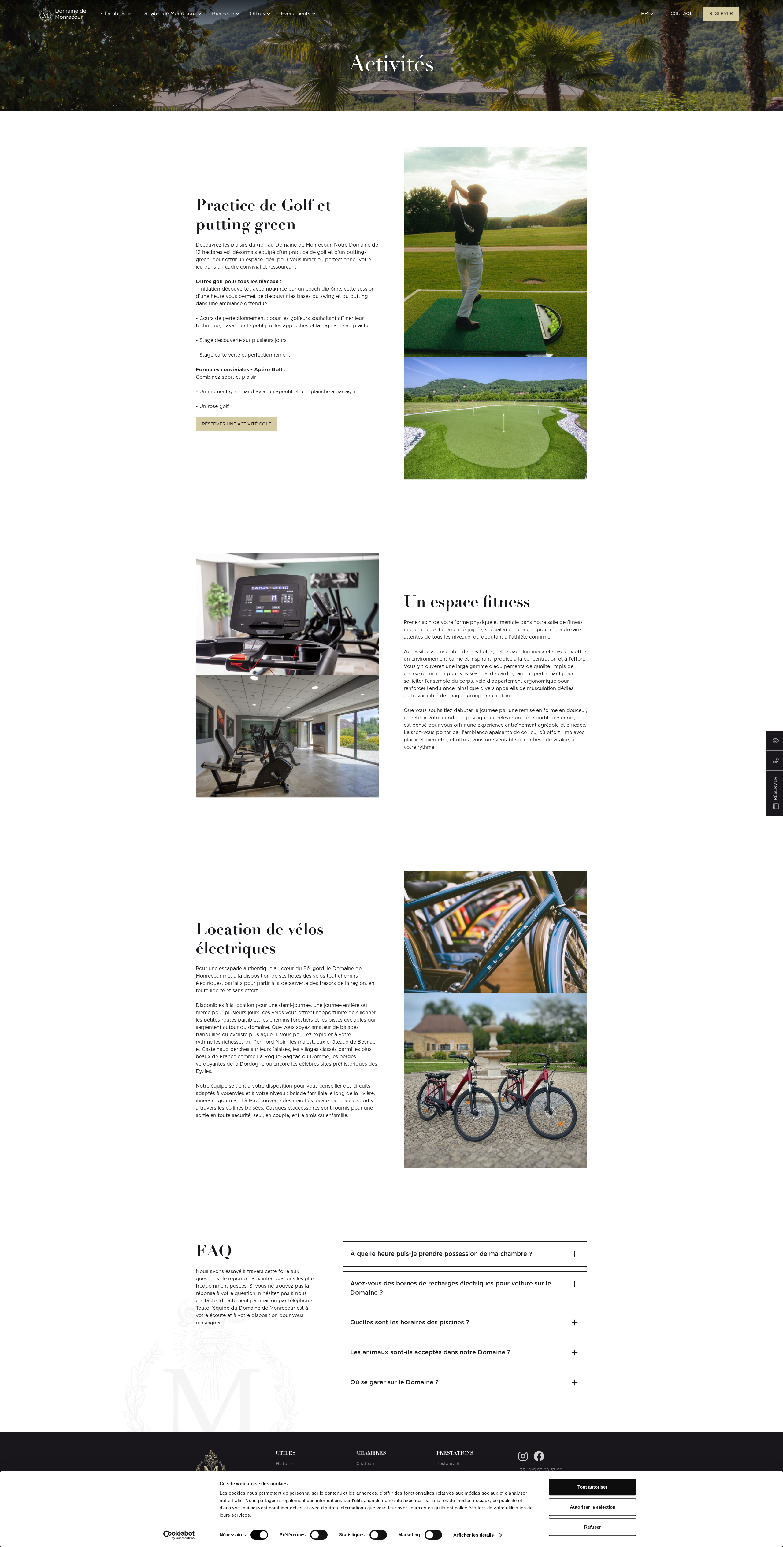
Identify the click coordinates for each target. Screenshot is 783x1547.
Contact (681, 14)
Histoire (284, 1464)
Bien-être (223, 13)
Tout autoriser (592, 1486)
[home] (62, 13)
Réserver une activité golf (236, 424)
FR (644, 13)
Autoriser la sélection (592, 1507)
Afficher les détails (473, 1535)
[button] (116, 17)
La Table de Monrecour (168, 13)
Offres (257, 13)
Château (365, 1464)
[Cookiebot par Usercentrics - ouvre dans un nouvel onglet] (179, 1535)
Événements (295, 13)
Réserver (721, 14)
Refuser (592, 1527)
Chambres (113, 13)
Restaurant (448, 1464)
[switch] (319, 1535)
